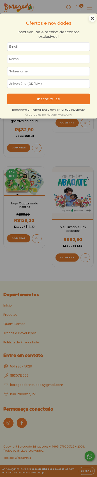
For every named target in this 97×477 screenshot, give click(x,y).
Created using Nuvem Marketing (48, 114)
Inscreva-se (48, 99)
